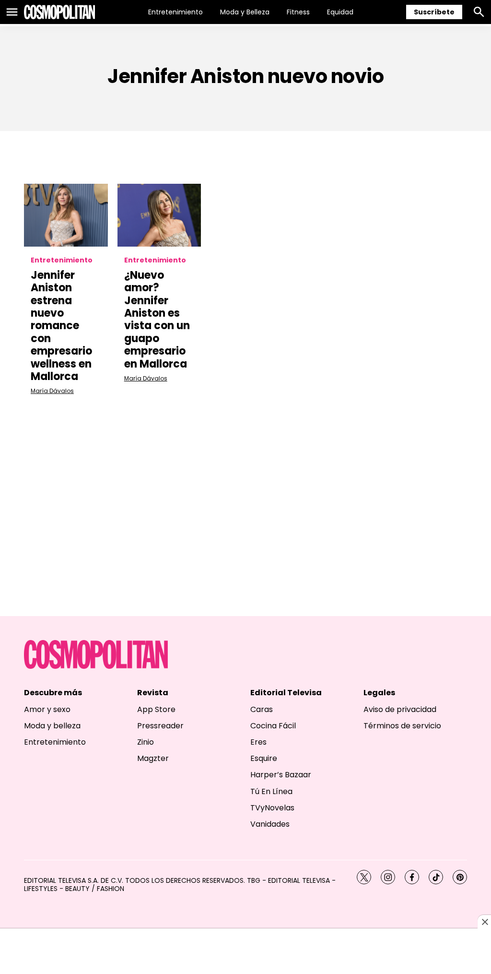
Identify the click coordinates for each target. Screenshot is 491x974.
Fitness (298, 12)
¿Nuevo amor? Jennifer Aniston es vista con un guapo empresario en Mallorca (157, 319)
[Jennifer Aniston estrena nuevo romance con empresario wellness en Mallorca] (66, 215)
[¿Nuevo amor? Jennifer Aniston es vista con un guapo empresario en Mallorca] (159, 215)
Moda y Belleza (244, 12)
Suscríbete (434, 12)
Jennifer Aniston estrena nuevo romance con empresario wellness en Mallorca (61, 326)
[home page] (59, 12)
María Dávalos (52, 391)
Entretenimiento (175, 12)
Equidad (340, 12)
